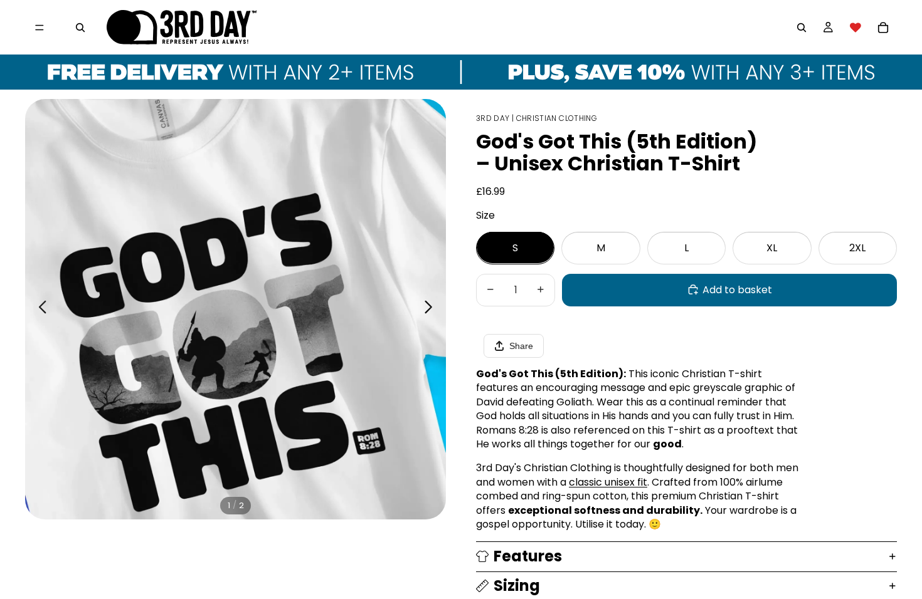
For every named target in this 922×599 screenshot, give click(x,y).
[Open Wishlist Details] (855, 27)
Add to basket (737, 289)
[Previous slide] (39, 309)
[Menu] (39, 27)
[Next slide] (432, 309)
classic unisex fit (608, 482)
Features (528, 556)
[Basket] (883, 27)
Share (521, 346)
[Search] (80, 27)
